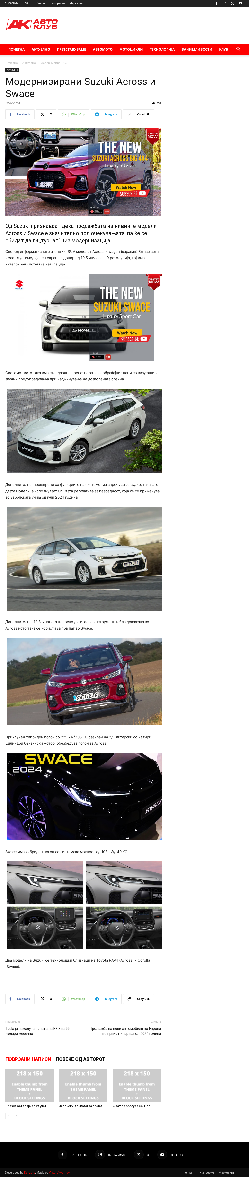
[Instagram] (224, 3)
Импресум (58, 3)
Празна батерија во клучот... (27, 1106)
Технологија (162, 49)
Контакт (41, 3)
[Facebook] (216, 3)
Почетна (16, 49)
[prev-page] (8, 1116)
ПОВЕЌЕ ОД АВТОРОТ (80, 1059)
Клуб (223, 49)
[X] (232, 3)
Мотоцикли (131, 49)
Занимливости (197, 49)
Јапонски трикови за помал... (82, 1106)
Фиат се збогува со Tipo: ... (134, 1106)
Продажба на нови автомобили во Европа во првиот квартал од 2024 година (125, 1031)
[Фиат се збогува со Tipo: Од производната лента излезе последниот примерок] (137, 1085)
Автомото (103, 49)
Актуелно (41, 49)
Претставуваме (71, 49)
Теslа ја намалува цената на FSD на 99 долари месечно (37, 1031)
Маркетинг (77, 3)
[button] (238, 49)
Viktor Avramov (59, 1172)
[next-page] (16, 1116)
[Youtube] (240, 3)
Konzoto (29, 1172)
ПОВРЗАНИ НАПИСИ (28, 1059)
